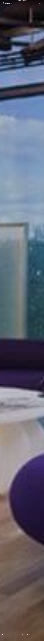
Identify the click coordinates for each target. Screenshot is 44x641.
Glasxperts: (22, 0)
